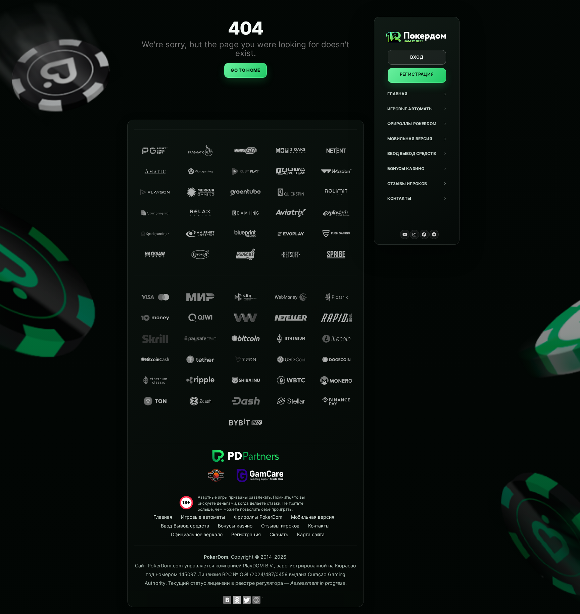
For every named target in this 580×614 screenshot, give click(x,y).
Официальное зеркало (197, 534)
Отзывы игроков (407, 183)
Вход (416, 57)
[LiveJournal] (266, 600)
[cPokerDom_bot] (434, 234)
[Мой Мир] (256, 600)
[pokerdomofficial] (424, 234)
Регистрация (417, 74)
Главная (397, 93)
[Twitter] (247, 600)
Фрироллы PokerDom (412, 123)
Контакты (399, 198)
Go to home (245, 70)
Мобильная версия (409, 138)
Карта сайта (311, 534)
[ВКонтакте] (227, 600)
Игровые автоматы (410, 108)
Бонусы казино (406, 168)
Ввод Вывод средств (411, 153)
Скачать (279, 534)
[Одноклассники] (237, 600)
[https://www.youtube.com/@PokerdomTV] (404, 234)
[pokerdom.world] (414, 234)
